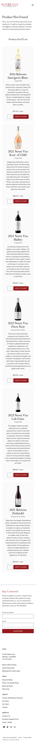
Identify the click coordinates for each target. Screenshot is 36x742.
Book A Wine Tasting (9, 665)
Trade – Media (7, 722)
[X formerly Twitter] (7, 727)
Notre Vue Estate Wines (10, 683)
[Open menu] (33, 5)
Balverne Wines (7, 686)
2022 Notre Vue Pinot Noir (18, 325)
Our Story (5, 701)
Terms (20, 737)
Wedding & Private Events (11, 671)
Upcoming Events (8, 668)
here (7, 27)
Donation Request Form (10, 719)
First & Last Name (7, 612)
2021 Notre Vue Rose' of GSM (18, 153)
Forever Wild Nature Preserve (12, 698)
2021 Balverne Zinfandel (17, 511)
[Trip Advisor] (15, 727)
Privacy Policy (27, 737)
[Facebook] (4, 727)
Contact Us (6, 716)
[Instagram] (11, 727)
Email (4, 621)
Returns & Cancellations (10, 737)
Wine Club (5, 689)
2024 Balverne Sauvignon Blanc (18, 76)
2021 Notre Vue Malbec (18, 237)
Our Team (5, 704)
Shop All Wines (7, 680)
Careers (5, 707)
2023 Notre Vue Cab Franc (18, 417)
